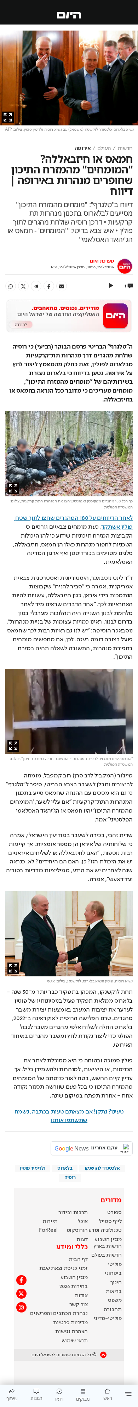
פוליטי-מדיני (108, 1318)
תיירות (50, 1221)
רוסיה (69, 1177)
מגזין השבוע (107, 1239)
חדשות (125, 148)
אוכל (83, 1221)
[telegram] (36, 286)
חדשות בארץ (107, 1246)
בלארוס (64, 1168)
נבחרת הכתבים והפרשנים (58, 1313)
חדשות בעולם (106, 1255)
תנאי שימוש (75, 1341)
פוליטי (115, 1264)
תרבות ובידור (73, 1212)
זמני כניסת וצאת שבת (63, 1268)
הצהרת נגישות (71, 1332)
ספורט (114, 1212)
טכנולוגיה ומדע (105, 1230)
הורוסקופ (77, 1230)
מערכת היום (102, 261)
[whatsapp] (10, 286)
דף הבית (78, 1259)
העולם (104, 148)
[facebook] (49, 286)
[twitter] (23, 286)
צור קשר (78, 1305)
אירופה (83, 148)
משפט (115, 1300)
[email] (61, 286)
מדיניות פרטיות (70, 1323)
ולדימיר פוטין (32, 1168)
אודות (81, 1296)
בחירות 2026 (73, 1286)
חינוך (115, 1282)
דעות (82, 1239)
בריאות (114, 1291)
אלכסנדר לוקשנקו (102, 1168)
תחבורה (113, 1309)
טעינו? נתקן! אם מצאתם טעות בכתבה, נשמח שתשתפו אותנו (69, 1116)
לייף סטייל (110, 1221)
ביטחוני (113, 1273)
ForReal (48, 1230)
